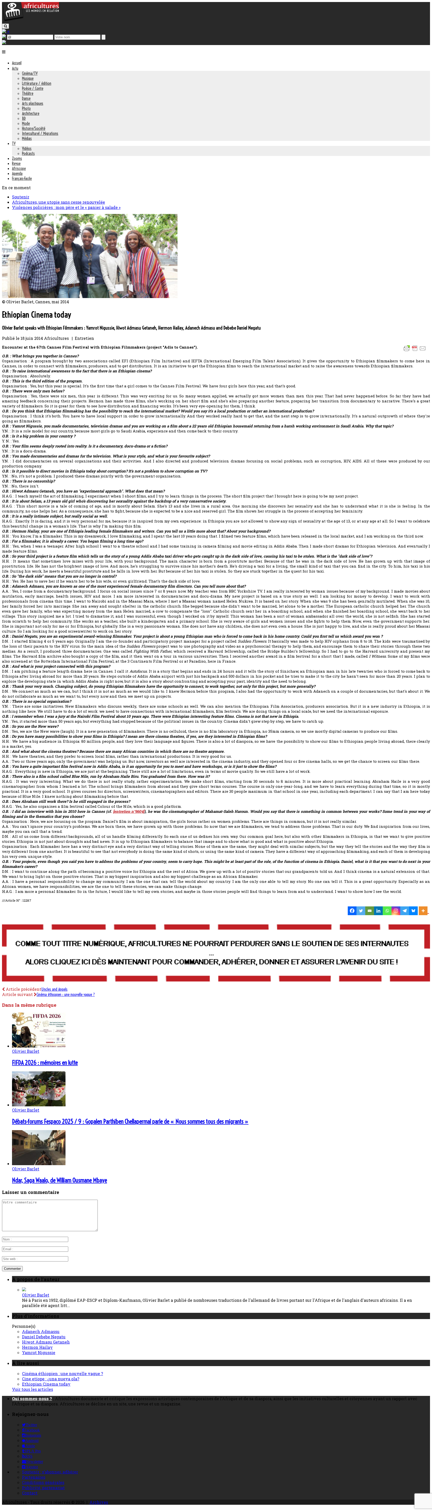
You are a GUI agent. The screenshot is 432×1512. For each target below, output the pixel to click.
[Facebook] (352, 910)
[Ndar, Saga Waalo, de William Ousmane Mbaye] (39, 1163)
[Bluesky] (413, 910)
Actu (15, 68)
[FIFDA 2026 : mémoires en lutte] (39, 1046)
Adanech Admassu (41, 1331)
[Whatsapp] (387, 910)
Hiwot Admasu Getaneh (46, 1342)
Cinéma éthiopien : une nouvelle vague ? (65, 994)
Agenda (17, 173)
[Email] (369, 910)
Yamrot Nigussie (38, 1352)
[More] (424, 910)
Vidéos (27, 148)
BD (24, 118)
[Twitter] (360, 910)
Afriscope (19, 168)
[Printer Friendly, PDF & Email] (415, 350)
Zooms (17, 158)
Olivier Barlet (25, 1051)
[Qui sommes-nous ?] (4, 42)
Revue (16, 163)
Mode (26, 123)
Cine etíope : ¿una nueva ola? (50, 1378)
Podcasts (28, 153)
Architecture (30, 113)
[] (128, 811)
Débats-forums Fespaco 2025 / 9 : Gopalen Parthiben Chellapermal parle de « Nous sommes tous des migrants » (130, 1121)
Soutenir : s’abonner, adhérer (50, 1471)
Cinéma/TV (30, 73)
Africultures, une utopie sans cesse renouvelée (58, 202)
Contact (30, 1492)
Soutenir (20, 196)
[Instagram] (396, 910)
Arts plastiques (32, 103)
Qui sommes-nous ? (32, 1398)
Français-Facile (22, 178)
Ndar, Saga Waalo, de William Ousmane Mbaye (59, 1180)
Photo (26, 108)
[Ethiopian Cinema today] (90, 296)
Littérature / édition (36, 83)
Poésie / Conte (32, 88)
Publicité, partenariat (43, 1487)
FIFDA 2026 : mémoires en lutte (45, 1062)
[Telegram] (404, 910)
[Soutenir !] (216, 953)
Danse (26, 98)
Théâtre (27, 93)
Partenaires (33, 1477)
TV (14, 143)
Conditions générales (43, 1482)
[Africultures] (30, 20)
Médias (27, 138)
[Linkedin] (378, 910)
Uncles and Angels (54, 989)
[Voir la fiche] (24, 1289)
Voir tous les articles (32, 1389)
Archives (99, 1502)
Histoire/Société (33, 128)
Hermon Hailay (37, 1347)
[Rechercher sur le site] (5, 26)
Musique (28, 78)
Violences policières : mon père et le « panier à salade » (66, 207)
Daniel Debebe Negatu (44, 1336)
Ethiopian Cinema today (46, 1384)
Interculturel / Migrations (40, 133)
